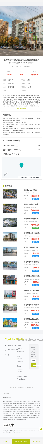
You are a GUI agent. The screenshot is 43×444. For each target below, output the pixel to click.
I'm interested (22, 441)
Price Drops (21, 379)
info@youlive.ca (14, 345)
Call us (37, 441)
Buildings (20, 352)
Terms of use (23, 177)
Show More (21, 108)
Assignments (22, 376)
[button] (41, 429)
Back (6, 441)
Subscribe (34, 365)
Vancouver (27, 66)
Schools (20, 362)
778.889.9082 (13, 350)
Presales (20, 372)
